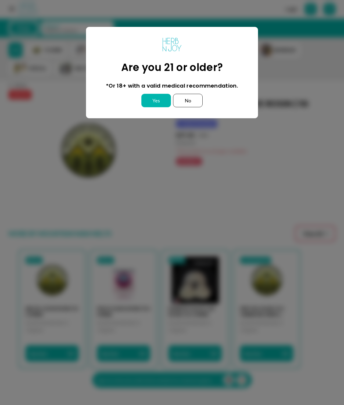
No (188, 100)
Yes (156, 100)
